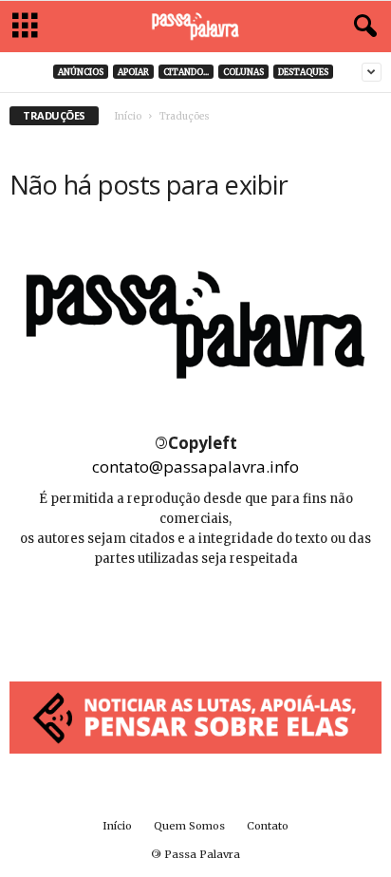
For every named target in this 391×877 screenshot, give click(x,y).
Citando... (186, 71)
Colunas (243, 71)
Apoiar (133, 71)
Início (128, 116)
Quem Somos (189, 825)
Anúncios (80, 71)
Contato (268, 825)
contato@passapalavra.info (195, 466)
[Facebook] (154, 615)
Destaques (303, 71)
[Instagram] (197, 615)
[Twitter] (238, 615)
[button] (361, 26)
